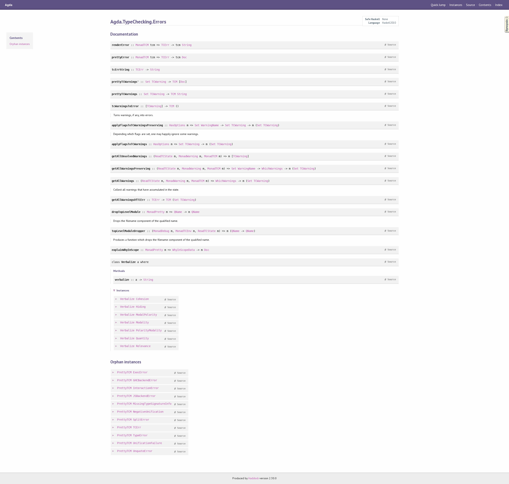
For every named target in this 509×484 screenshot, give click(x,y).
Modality (142, 322)
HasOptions (177, 125)
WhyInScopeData (183, 249)
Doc (184, 57)
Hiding (141, 306)
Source (470, 5)
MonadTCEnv (183, 231)
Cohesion (142, 299)
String (186, 45)
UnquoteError (142, 451)
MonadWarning (188, 156)
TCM (174, 81)
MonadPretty (155, 211)
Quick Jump (438, 5)
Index (498, 5)
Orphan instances (20, 44)
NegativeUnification (148, 411)
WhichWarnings (272, 168)
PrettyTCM (124, 372)
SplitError (141, 419)
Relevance (143, 346)
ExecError (140, 372)
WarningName (210, 125)
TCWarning (159, 81)
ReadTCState (163, 156)
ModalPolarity (146, 314)
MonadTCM (142, 45)
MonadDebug (161, 231)
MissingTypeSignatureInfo (152, 403)
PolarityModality (148, 330)
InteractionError (145, 388)
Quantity (142, 338)
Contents (485, 5)
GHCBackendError (145, 380)
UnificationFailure (147, 443)
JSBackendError (144, 396)
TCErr (165, 45)
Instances (455, 5)
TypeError (140, 435)
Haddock (253, 478)
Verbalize (127, 299)
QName (178, 211)
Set (147, 81)
